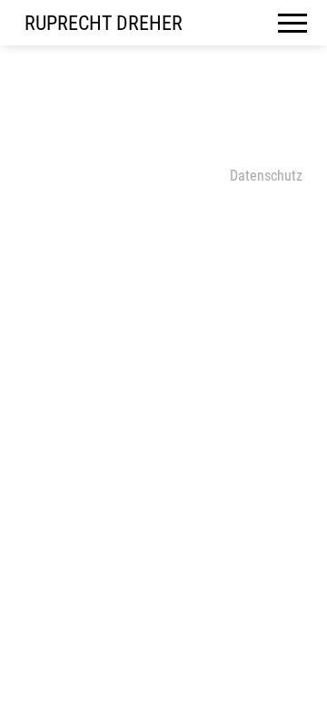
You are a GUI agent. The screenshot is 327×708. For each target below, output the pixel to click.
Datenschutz (266, 175)
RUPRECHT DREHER (104, 23)
